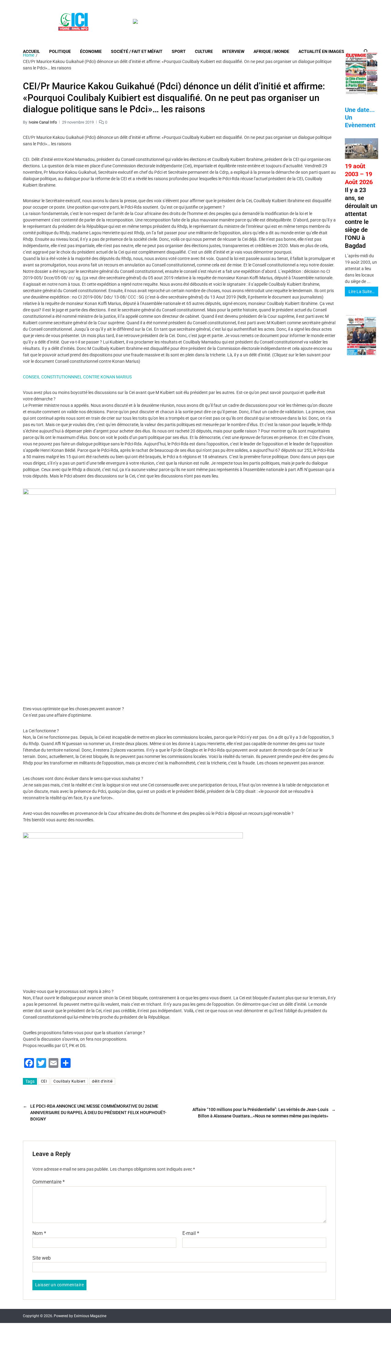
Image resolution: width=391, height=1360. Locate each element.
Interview (233, 51)
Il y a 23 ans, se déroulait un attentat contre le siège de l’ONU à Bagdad (361, 205)
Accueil (31, 51)
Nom (39, 1233)
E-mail (190, 1233)
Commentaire (48, 1182)
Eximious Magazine (90, 1316)
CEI (44, 1081)
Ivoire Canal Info (43, 122)
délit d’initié (102, 1081)
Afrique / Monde (271, 51)
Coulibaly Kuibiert (69, 1081)
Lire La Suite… (362, 291)
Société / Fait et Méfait (137, 51)
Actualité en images (321, 51)
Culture (204, 51)
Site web (41, 1258)
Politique (60, 51)
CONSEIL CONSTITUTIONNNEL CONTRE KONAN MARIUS (77, 376)
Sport (179, 51)
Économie (91, 51)
